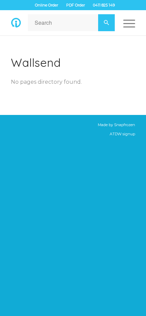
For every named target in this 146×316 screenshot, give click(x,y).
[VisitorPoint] (16, 23)
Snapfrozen (124, 124)
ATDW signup (122, 134)
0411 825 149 (104, 5)
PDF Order (75, 5)
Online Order (46, 5)
